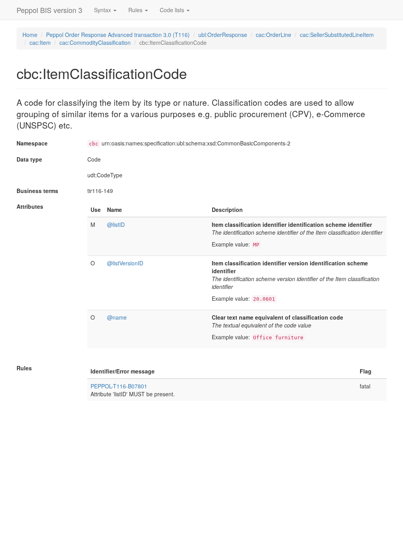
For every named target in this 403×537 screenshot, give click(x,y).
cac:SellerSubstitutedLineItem (337, 35)
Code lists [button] (173, 10)
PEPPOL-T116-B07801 (119, 386)
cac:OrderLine (273, 35)
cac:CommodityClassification (95, 42)
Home (29, 35)
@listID (116, 224)
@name (117, 317)
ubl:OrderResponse (222, 35)
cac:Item (40, 42)
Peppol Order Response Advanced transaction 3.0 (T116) (118, 35)
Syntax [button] (103, 10)
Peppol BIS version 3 (49, 10)
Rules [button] (136, 10)
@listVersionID (125, 263)
